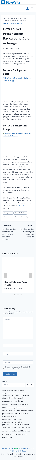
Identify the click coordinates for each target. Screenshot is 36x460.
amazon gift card (6, 395)
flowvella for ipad (16, 398)
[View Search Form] (27, 8)
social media (12, 427)
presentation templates (12, 419)
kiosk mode (6, 410)
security (26, 425)
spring (28, 427)
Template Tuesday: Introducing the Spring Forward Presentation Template (9, 232)
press (15, 422)
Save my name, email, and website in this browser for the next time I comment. (18, 368)
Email (6, 354)
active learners (13, 390)
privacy (20, 422)
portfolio (30, 410)
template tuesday (9, 434)
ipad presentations (20, 408)
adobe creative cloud (21, 393)
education (5, 398)
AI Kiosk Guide (21, 451)
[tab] (14, 294)
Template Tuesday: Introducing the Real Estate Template (27, 231)
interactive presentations (12, 405)
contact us (23, 205)
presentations (21, 413)
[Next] (30, 275)
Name (6, 346)
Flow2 (13, 448)
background (8, 213)
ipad (4, 407)
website (4, 437)
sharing (4, 427)
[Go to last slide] (5, 275)
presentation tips (7, 422)
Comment (8, 319)
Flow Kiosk (22, 448)
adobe (13, 393)
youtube (10, 437)
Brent (6, 48)
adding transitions (6, 393)
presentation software (9, 416)
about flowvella (6, 390)
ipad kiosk (10, 408)
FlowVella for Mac (9, 23)
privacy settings (8, 424)
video (26, 434)
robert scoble (19, 425)
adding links (21, 390)
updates (20, 434)
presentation (8, 217)
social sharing (21, 427)
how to (19, 23)
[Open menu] (32, 8)
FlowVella (14, 2)
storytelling (6, 431)
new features (22, 410)
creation (21, 395)
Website (7, 363)
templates (24, 430)
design (26, 395)
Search (4, 382)
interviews (26, 405)
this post (17, 192)
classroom (14, 395)
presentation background (23, 217)
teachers (14, 431)
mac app (13, 410)
